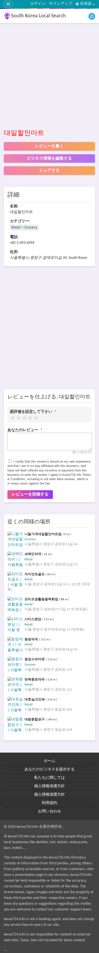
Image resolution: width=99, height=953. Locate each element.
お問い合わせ (49, 811)
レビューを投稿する (30, 494)
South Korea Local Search (38, 16)
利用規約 (49, 803)
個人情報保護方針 (49, 786)
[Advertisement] (49, 76)
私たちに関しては (49, 778)
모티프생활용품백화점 (42, 599)
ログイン (37, 4)
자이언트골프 (35, 574)
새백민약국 (33, 554)
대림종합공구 (35, 719)
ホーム (49, 761)
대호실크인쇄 (35, 699)
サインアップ (60, 4)
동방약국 (32, 639)
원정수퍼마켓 (35, 659)
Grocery (31, 227)
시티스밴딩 (33, 619)
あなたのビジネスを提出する (49, 769)
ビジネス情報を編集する (49, 158)
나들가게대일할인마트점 (43, 534)
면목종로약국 (35, 679)
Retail (16, 227)
